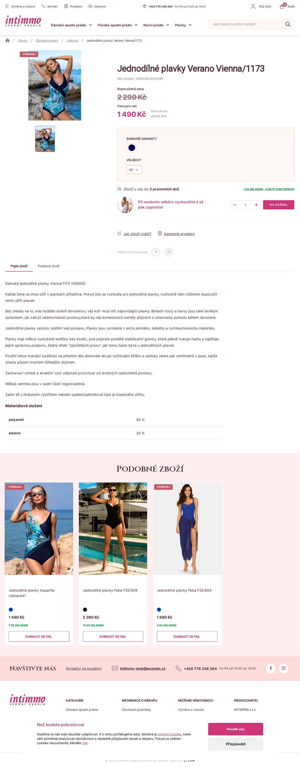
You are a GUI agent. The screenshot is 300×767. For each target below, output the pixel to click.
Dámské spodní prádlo (68, 25)
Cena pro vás (127, 106)
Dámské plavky (47, 40)
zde (84, 743)
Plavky (180, 25)
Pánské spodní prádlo (115, 25)
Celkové (72, 40)
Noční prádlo (153, 25)
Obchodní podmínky (136, 709)
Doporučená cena (130, 89)
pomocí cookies (169, 734)
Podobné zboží (49, 266)
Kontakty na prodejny (84, 668)
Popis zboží (19, 266)
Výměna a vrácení (191, 709)
